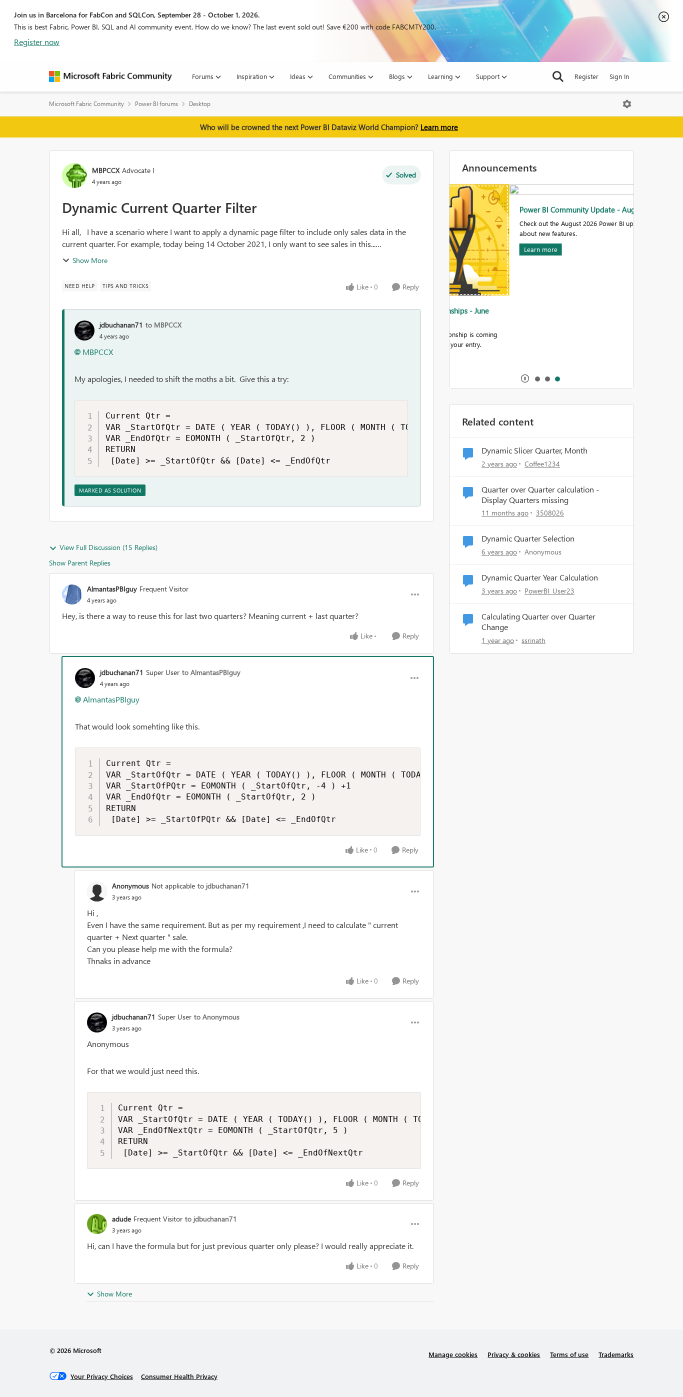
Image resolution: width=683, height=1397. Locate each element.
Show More (90, 260)
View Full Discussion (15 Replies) (109, 547)
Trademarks (616, 1354)
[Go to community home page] (110, 76)
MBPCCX (106, 170)
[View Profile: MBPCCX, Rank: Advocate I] (74, 175)
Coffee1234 (542, 463)
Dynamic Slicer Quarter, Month (535, 451)
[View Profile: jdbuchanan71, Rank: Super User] (85, 678)
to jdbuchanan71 (224, 885)
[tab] (537, 379)
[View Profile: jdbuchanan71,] (84, 330)
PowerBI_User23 (549, 591)
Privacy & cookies (514, 1354)
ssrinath (534, 640)
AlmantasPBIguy (112, 589)
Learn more (439, 127)
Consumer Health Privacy (179, 1376)
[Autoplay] (525, 379)
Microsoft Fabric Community (86, 104)
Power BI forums (156, 104)
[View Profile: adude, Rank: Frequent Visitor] (97, 1224)
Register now (37, 41)
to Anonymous (217, 1017)
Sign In (619, 76)
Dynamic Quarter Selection (528, 539)
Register (586, 76)
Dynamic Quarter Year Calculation (540, 577)
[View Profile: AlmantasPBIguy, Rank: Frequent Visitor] (72, 594)
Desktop (199, 104)
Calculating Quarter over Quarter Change (539, 622)
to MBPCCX (164, 325)
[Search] (558, 76)
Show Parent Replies (79, 563)
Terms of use (569, 1354)
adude (121, 1219)
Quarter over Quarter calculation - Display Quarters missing (540, 494)
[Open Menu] (627, 104)
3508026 (550, 513)
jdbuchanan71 (121, 325)
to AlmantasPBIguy (211, 672)
